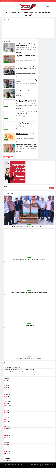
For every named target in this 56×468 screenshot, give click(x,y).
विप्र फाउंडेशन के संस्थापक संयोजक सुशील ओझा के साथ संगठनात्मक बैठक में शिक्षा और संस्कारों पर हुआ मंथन (29, 292)
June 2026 (7, 385)
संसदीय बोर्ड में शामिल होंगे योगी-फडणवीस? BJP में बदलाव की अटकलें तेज (16, 371)
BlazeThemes (20, 464)
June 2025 (7, 412)
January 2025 (7, 424)
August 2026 (7, 380)
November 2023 (8, 455)
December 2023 (8, 453)
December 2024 (8, 426)
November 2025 (8, 401)
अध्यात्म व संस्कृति (47, 12)
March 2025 (7, 419)
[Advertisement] (28, 28)
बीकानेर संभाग (26, 12)
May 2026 (7, 387)
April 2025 (7, 417)
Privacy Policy (12, 12)
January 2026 (7, 396)
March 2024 (7, 446)
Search (5, 186)
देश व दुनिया (31, 12)
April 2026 (7, 389)
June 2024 (7, 440)
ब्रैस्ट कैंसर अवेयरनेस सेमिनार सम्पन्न (24, 123)
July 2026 (7, 382)
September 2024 (8, 433)
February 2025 (7, 421)
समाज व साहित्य (41, 12)
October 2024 (7, 430)
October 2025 (7, 403)
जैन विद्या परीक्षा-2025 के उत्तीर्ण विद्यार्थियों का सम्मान (12, 367)
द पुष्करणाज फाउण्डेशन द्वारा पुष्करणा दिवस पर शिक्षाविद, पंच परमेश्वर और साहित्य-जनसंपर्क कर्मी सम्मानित (29, 226)
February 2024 (7, 449)
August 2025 (7, 408)
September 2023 (8, 460)
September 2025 (8, 405)
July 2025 (7, 410)
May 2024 (7, 442)
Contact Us (19, 12)
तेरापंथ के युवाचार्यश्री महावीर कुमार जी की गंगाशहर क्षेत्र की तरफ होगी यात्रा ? (29, 358)
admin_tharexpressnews (21, 47)
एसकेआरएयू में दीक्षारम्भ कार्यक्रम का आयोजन (25, 90)
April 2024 (7, 444)
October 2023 (7, 458)
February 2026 (7, 394)
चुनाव (30, 15)
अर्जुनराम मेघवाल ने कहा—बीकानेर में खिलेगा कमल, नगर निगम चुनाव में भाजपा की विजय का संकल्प (29, 259)
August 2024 (7, 435)
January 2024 (7, 451)
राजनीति (26, 15)
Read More (18, 52)
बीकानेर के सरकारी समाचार (29, 325)
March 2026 (7, 392)
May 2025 (7, 414)
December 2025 (8, 398)
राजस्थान (36, 12)
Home (6, 12)
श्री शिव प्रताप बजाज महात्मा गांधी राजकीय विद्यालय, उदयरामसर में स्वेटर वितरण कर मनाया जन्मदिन (26, 68)
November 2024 (8, 428)
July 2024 (7, 437)
